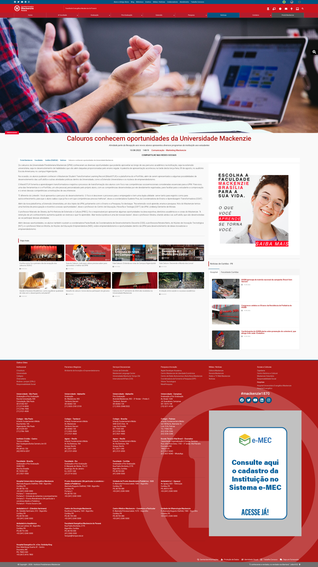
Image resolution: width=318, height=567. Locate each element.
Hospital (214, 272)
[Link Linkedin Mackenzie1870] (25, 2)
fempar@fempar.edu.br (74, 536)
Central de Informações (209, 560)
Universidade (12, 132)
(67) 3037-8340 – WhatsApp (172, 454)
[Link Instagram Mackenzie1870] (28, 2)
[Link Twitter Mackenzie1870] (18, 2)
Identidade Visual (251, 560)
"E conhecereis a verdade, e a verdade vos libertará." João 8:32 (274, 565)
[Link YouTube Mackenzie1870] (22, 2)
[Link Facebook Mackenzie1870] (15, 2)
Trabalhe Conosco (270, 560)
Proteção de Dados (231, 560)
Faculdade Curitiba (229, 272)
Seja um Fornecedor (291, 560)
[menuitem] (121, 2)
